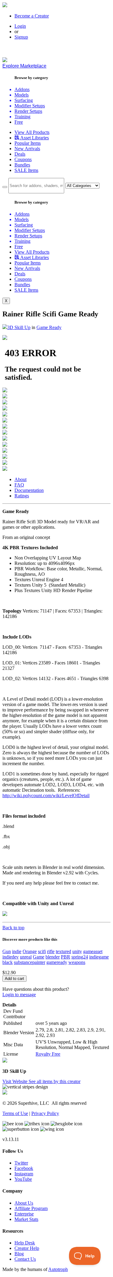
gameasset (92, 951)
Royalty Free (48, 1054)
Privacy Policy (45, 1113)
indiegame (99, 956)
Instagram (23, 1173)
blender (53, 956)
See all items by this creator (54, 1081)
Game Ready (48, 327)
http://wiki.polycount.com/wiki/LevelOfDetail (45, 795)
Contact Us (25, 1259)
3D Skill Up (18, 327)
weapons (76, 962)
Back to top (13, 927)
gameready (56, 962)
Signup (21, 37)
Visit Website (15, 1081)
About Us (23, 1203)
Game (38, 956)
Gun (6, 951)
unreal (26, 956)
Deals (19, 154)
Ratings (21, 495)
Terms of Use (15, 1113)
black (7, 962)
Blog (19, 1253)
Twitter (21, 1162)
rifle (51, 951)
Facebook (23, 1168)
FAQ (19, 484)
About (20, 479)
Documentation (29, 490)
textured (63, 951)
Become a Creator (31, 15)
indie (16, 951)
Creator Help (26, 1248)
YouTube (23, 1179)
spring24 (79, 956)
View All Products (31, 132)
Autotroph (58, 1269)
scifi (42, 951)
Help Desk (24, 1242)
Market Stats (26, 1219)
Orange (30, 951)
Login (20, 26)
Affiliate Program (31, 1208)
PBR (65, 956)
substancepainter (29, 962)
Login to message (19, 994)
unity (77, 951)
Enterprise (24, 1213)
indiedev (10, 956)
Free (18, 122)
